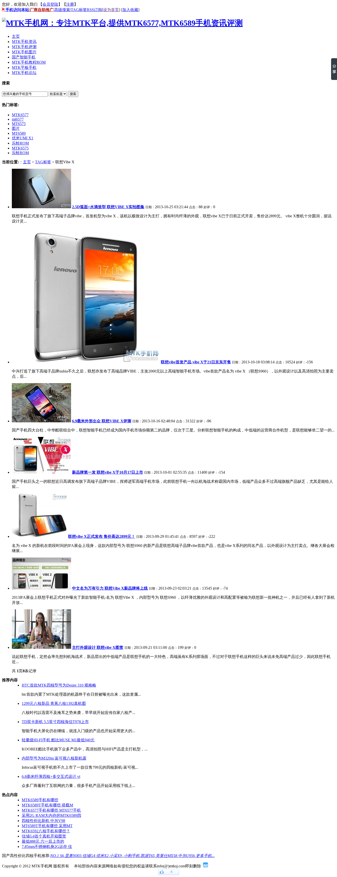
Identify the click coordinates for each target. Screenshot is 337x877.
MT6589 (19, 133)
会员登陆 (50, 4)
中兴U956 (186, 856)
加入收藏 (130, 10)
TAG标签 (79, 10)
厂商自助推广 (42, 10)
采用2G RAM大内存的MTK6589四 (51, 815)
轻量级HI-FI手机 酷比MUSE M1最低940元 (58, 740)
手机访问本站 (16, 10)
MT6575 (19, 124)
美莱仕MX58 (166, 856)
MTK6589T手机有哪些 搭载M (47, 805)
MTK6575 (20, 148)
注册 (70, 4)
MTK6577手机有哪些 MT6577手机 (51, 810)
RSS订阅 (94, 10)
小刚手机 (132, 856)
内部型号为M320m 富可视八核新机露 (54, 758)
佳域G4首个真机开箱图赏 (44, 836)
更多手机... (205, 856)
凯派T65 (148, 856)
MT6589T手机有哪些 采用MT (47, 826)
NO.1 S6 (57, 856)
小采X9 (116, 856)
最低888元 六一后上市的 (43, 841)
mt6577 (18, 119)
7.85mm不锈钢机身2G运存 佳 (47, 846)
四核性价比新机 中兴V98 (43, 821)
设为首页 (111, 10)
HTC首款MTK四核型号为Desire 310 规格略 (59, 685)
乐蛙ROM (20, 143)
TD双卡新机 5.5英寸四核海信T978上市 (55, 722)
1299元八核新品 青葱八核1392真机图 (54, 703)
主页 (27, 162)
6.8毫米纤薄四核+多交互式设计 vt (51, 776)
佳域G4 (88, 856)
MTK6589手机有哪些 (40, 800)
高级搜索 (62, 10)
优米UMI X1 (22, 138)
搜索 (73, 94)
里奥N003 (73, 856)
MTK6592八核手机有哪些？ (46, 831)
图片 (16, 128)
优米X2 (102, 856)
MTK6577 (20, 115)
